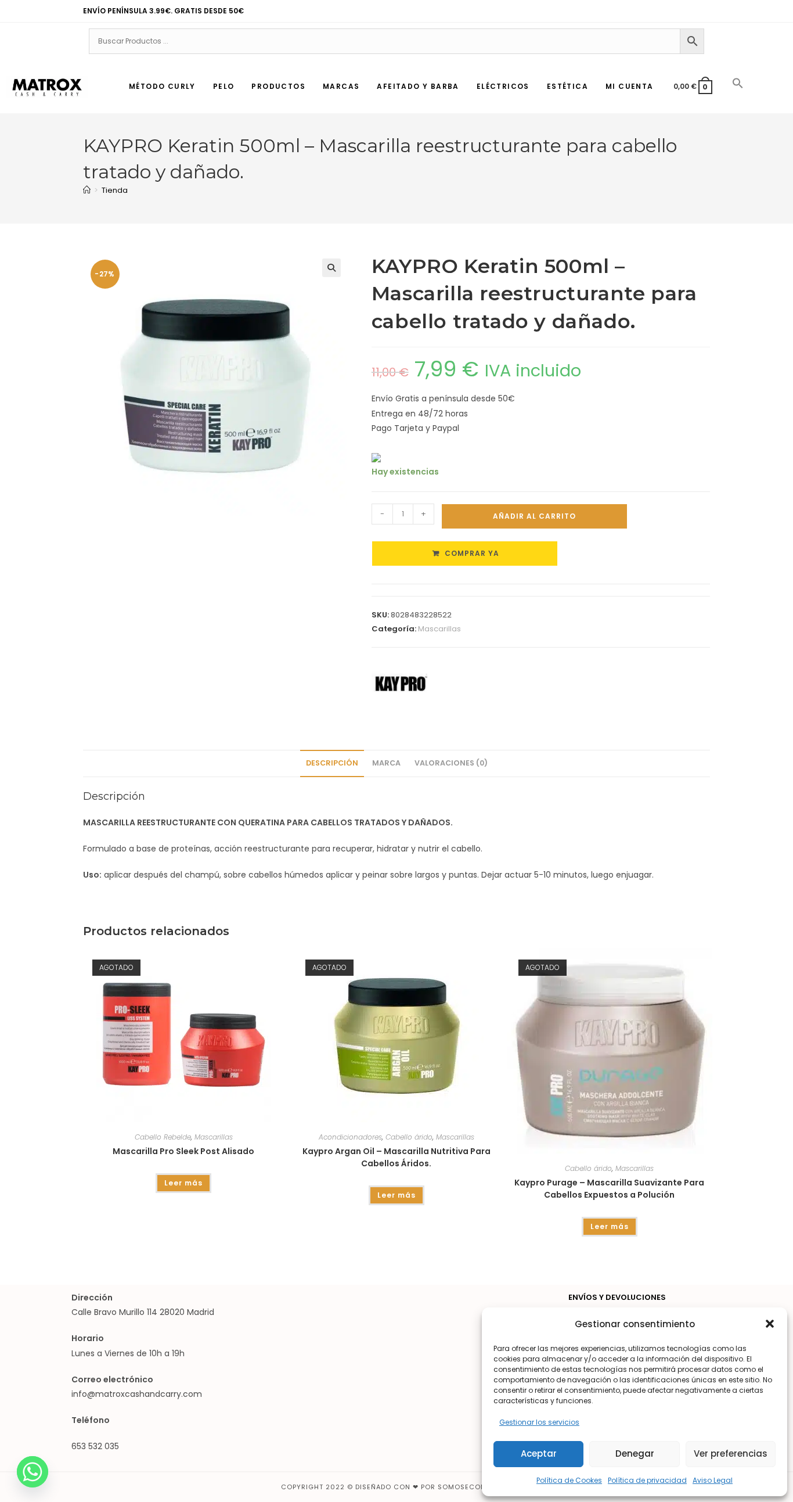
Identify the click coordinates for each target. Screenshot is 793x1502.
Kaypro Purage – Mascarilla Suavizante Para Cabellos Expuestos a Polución (609, 1189)
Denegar (634, 1453)
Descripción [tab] (332, 763)
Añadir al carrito (534, 516)
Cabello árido (408, 1137)
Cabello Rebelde (163, 1137)
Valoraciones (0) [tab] (451, 763)
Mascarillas (439, 628)
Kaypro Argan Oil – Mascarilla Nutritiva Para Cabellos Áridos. (396, 1157)
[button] (770, 1323)
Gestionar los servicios (539, 1422)
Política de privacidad (647, 1480)
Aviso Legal (713, 1480)
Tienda (115, 190)
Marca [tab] (386, 763)
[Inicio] (87, 190)
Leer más (183, 1183)
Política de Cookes (569, 1480)
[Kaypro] (399, 684)
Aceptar (539, 1453)
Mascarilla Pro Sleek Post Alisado (183, 1151)
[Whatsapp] (32, 1471)
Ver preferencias (730, 1453)
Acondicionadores (350, 1137)
